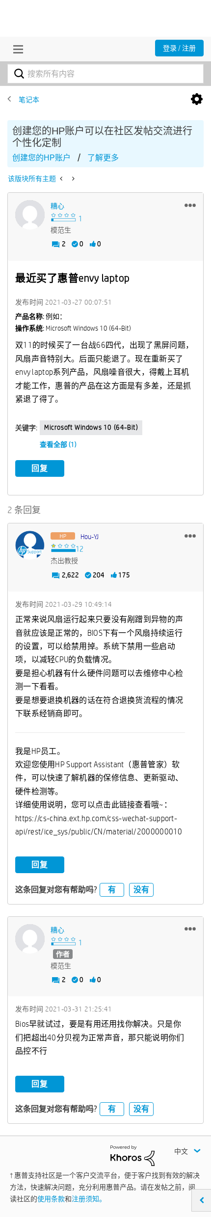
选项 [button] (197, 99)
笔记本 (29, 99)
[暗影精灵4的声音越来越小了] (62, 178)
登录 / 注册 (179, 48)
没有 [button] (141, 889)
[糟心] (30, 215)
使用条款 (51, 1198)
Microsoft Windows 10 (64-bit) (91, 427)
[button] (190, 205)
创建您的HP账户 (41, 158)
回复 (39, 468)
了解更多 (103, 158)
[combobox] (105, 73)
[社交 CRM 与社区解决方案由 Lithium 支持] (132, 1154)
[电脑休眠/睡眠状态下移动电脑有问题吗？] (72, 178)
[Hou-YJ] (30, 545)
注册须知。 (89, 1198)
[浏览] (15, 49)
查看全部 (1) (58, 444)
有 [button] (112, 889)
